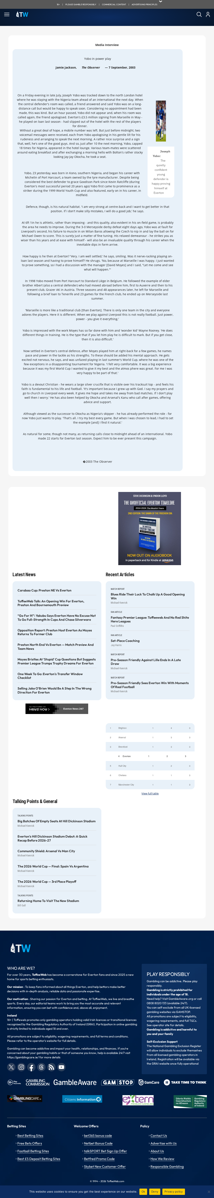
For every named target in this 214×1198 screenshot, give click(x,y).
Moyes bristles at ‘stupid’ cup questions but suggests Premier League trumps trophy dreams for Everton (57, 661)
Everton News (71, 709)
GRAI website (160, 1063)
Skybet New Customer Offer (105, 1166)
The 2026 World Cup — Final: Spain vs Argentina (53, 866)
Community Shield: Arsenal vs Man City (46, 851)
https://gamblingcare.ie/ (23, 1057)
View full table (150, 793)
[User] (208, 14)
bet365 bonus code (98, 1135)
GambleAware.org (180, 999)
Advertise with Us (163, 1143)
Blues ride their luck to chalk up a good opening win (148, 596)
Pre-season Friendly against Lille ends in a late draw (146, 662)
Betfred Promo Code (99, 1159)
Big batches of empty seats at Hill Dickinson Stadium (57, 821)
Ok (143, 1191)
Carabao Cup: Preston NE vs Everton (44, 590)
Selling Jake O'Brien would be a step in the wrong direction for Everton (55, 690)
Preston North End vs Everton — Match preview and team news (56, 646)
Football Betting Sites (33, 1151)
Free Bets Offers (29, 1143)
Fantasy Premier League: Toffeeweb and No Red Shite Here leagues (150, 619)
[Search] (199, 14)
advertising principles (144, 4)
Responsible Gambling (167, 1166)
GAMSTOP (183, 1012)
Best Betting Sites (30, 1135)
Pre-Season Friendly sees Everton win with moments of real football (150, 685)
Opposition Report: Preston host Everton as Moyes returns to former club (55, 632)
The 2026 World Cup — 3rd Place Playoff (47, 882)
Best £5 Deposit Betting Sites (38, 1159)
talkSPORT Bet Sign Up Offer (105, 1151)
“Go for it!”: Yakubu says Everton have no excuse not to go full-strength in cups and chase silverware (57, 617)
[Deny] (209, 1192)
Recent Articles (120, 574)
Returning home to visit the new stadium (48, 901)
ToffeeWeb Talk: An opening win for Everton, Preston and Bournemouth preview (51, 603)
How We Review (162, 1159)
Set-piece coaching (125, 641)
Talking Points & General (35, 801)
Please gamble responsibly (80, 4)
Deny (154, 1191)
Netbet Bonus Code (98, 1143)
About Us (157, 1151)
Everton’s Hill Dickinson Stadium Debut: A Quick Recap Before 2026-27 (52, 838)
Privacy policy (173, 1191)
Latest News (24, 574)
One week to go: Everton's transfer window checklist (50, 676)
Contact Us (158, 1135)
